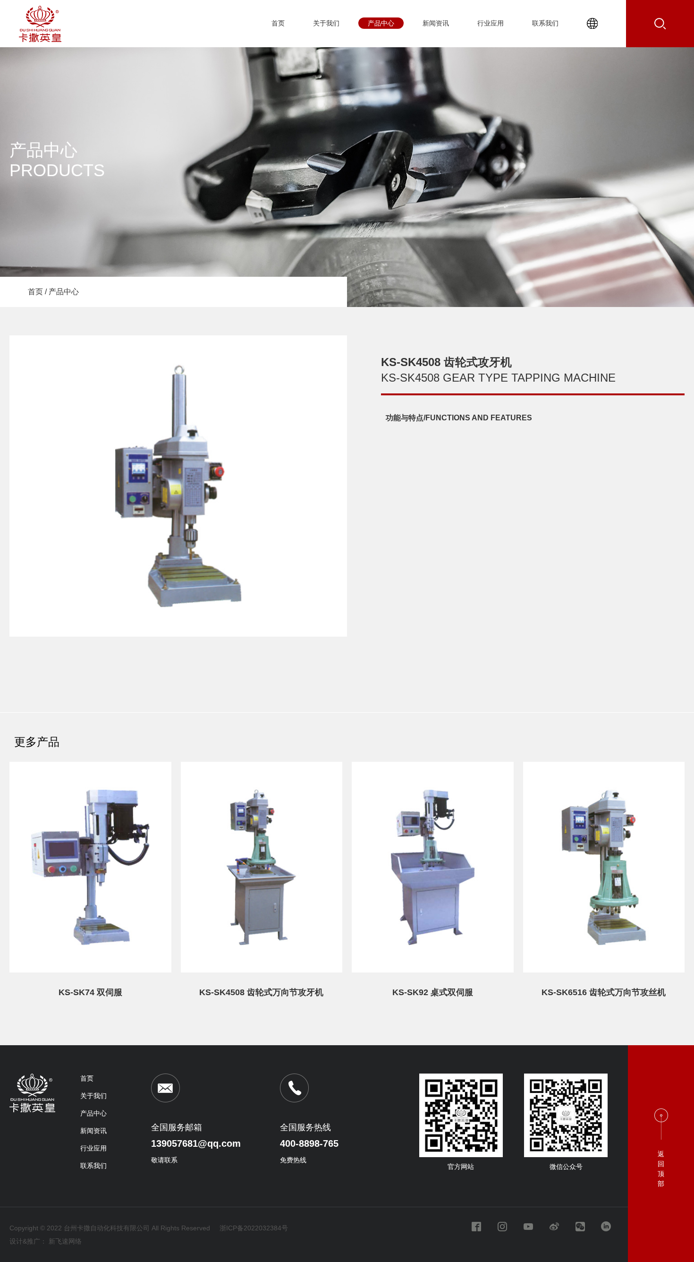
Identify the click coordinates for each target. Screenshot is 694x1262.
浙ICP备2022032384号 (254, 1228)
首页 (278, 23)
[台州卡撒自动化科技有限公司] (40, 40)
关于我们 (326, 23)
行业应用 (490, 23)
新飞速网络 (65, 1241)
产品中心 (381, 23)
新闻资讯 (436, 23)
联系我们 (545, 23)
